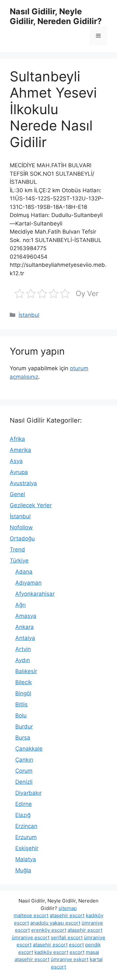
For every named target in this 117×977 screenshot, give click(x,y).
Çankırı (24, 759)
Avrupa (19, 472)
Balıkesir (26, 671)
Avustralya (23, 483)
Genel (17, 494)
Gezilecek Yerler (31, 505)
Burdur (24, 726)
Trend (17, 549)
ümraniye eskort (69, 959)
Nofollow (21, 527)
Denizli (23, 782)
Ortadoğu (22, 538)
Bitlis (21, 704)
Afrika (17, 439)
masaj (92, 952)
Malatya (25, 859)
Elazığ (23, 815)
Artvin (23, 649)
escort (76, 945)
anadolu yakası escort (55, 923)
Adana (23, 571)
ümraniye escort (30, 937)
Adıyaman (28, 582)
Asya (16, 461)
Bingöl (23, 693)
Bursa (22, 737)
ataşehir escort (67, 915)
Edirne (23, 804)
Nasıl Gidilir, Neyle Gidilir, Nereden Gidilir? (56, 16)
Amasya (25, 616)
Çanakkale (29, 748)
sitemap (67, 908)
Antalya (25, 638)
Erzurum (26, 837)
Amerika (20, 450)
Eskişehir (26, 848)
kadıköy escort (51, 952)
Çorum (23, 770)
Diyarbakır (28, 793)
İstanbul (29, 315)
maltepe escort (31, 915)
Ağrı (20, 605)
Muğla (23, 870)
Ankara (24, 627)
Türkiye (19, 560)
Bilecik (23, 682)
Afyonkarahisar (35, 593)
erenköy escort (48, 930)
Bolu (21, 715)
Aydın (22, 660)
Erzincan (26, 826)
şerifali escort (67, 937)
